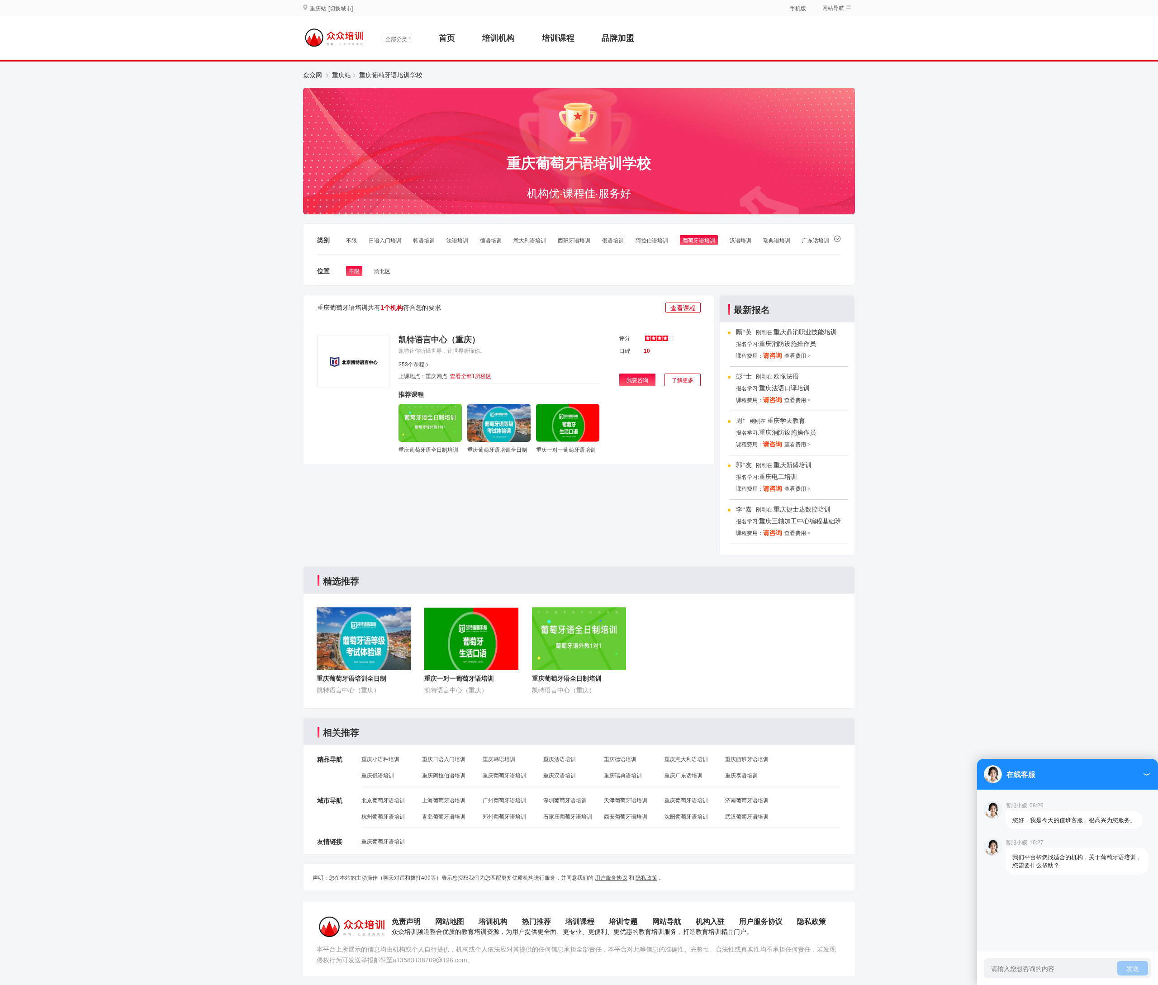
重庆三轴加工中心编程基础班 (800, 521)
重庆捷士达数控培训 (802, 509)
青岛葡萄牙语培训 (443, 816)
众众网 (312, 74)
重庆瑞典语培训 (623, 775)
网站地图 (449, 921)
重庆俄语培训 (377, 775)
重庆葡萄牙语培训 (504, 775)
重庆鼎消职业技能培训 (805, 332)
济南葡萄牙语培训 (747, 800)
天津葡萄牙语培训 (625, 800)
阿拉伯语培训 (652, 240)
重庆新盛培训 (793, 465)
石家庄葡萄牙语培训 (567, 816)
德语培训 (491, 240)
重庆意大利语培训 (686, 758)
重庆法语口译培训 (784, 388)
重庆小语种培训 (380, 758)
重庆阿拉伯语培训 (443, 775)
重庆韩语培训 (499, 758)
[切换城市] (340, 8)
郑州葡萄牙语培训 (504, 816)
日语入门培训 (385, 240)
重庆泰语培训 (741, 775)
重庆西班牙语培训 (747, 758)
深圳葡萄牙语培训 (565, 800)
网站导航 (666, 921)
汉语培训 (740, 240)
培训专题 (623, 921)
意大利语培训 (529, 240)
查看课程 (683, 307)
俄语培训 (613, 240)
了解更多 (682, 380)
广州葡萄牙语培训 (504, 800)
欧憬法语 (786, 376)
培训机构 (498, 37)
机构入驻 (710, 921)
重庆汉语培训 (559, 775)
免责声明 (406, 921)
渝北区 (382, 271)
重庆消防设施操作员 (787, 344)
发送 (1132, 968)
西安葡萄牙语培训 (625, 816)
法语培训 (457, 240)
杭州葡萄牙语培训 (383, 816)
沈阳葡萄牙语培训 (686, 816)
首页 (447, 37)
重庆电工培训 (778, 477)
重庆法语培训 (559, 758)
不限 (351, 240)
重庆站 (341, 74)
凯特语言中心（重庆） (439, 339)
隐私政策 (646, 877)
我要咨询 (637, 380)
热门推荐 (536, 921)
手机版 (798, 8)
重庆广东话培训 (683, 775)
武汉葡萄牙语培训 (747, 816)
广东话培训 (815, 240)
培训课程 (558, 37)
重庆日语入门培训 (443, 758)
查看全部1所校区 (470, 375)
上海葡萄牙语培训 (443, 800)
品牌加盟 (618, 37)
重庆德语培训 (620, 758)
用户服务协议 (611, 877)
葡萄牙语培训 (699, 240)
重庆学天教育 (786, 420)
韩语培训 (424, 240)
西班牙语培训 (574, 240)
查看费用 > (797, 356)
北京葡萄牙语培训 (383, 800)
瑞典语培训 (776, 240)
